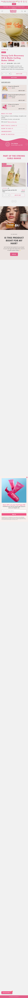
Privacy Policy (13, 519)
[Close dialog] (26, 477)
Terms (17, 519)
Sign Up (14, 514)
